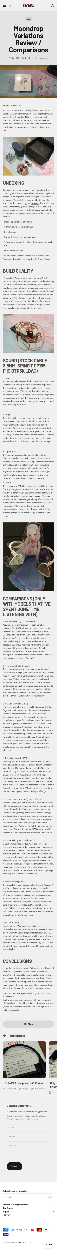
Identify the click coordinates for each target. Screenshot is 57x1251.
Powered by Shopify (23, 1242)
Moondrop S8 (11, 666)
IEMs (28, 19)
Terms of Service (27, 1119)
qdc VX (8, 922)
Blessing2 (35, 203)
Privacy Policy (12, 1119)
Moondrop (40, 190)
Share (30, 1024)
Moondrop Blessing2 (13, 621)
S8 (26, 203)
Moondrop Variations (13, 221)
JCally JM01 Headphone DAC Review (23, 1083)
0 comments (43, 58)
